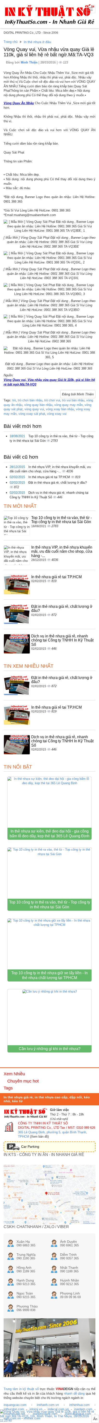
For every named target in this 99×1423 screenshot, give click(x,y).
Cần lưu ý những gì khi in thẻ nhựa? (49, 1049)
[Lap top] (49, 1416)
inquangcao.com (15, 1405)
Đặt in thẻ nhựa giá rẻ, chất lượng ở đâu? (57, 482)
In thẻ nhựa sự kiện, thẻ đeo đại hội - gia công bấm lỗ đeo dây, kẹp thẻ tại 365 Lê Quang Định (49, 833)
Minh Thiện (29, 62)
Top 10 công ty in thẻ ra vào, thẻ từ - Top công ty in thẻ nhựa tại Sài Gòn (61, 520)
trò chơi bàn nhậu (30, 400)
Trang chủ (11, 42)
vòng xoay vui (57, 414)
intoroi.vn (36, 1409)
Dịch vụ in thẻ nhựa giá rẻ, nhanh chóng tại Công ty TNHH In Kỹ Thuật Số (62, 640)
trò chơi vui (52, 400)
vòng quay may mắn (68, 405)
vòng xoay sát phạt (32, 414)
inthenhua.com (79, 1405)
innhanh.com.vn (48, 1405)
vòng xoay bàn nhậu (60, 409)
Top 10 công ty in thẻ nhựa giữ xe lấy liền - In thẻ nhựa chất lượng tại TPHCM (49, 975)
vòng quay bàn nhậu (38, 405)
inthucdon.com (14, 1409)
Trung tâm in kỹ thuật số (21, 1389)
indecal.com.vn (58, 1409)
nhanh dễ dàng (74, 1393)
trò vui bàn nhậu (73, 400)
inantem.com (83, 1409)
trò (14, 400)
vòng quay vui (34, 409)
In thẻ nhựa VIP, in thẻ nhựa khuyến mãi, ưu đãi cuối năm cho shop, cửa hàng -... (61, 551)
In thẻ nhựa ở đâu (37, 42)
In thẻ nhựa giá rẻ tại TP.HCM (49, 477)
